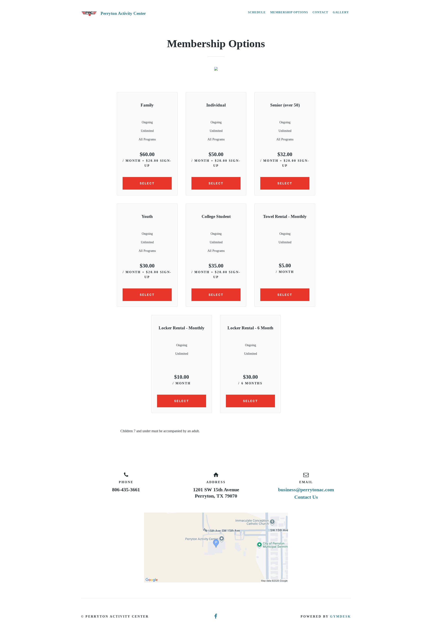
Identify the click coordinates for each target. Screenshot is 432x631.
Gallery (341, 12)
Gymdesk (340, 616)
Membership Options (289, 12)
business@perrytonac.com (306, 489)
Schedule (257, 12)
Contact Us (306, 497)
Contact (320, 12)
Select (147, 183)
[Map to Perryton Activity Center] (216, 547)
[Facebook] (216, 616)
